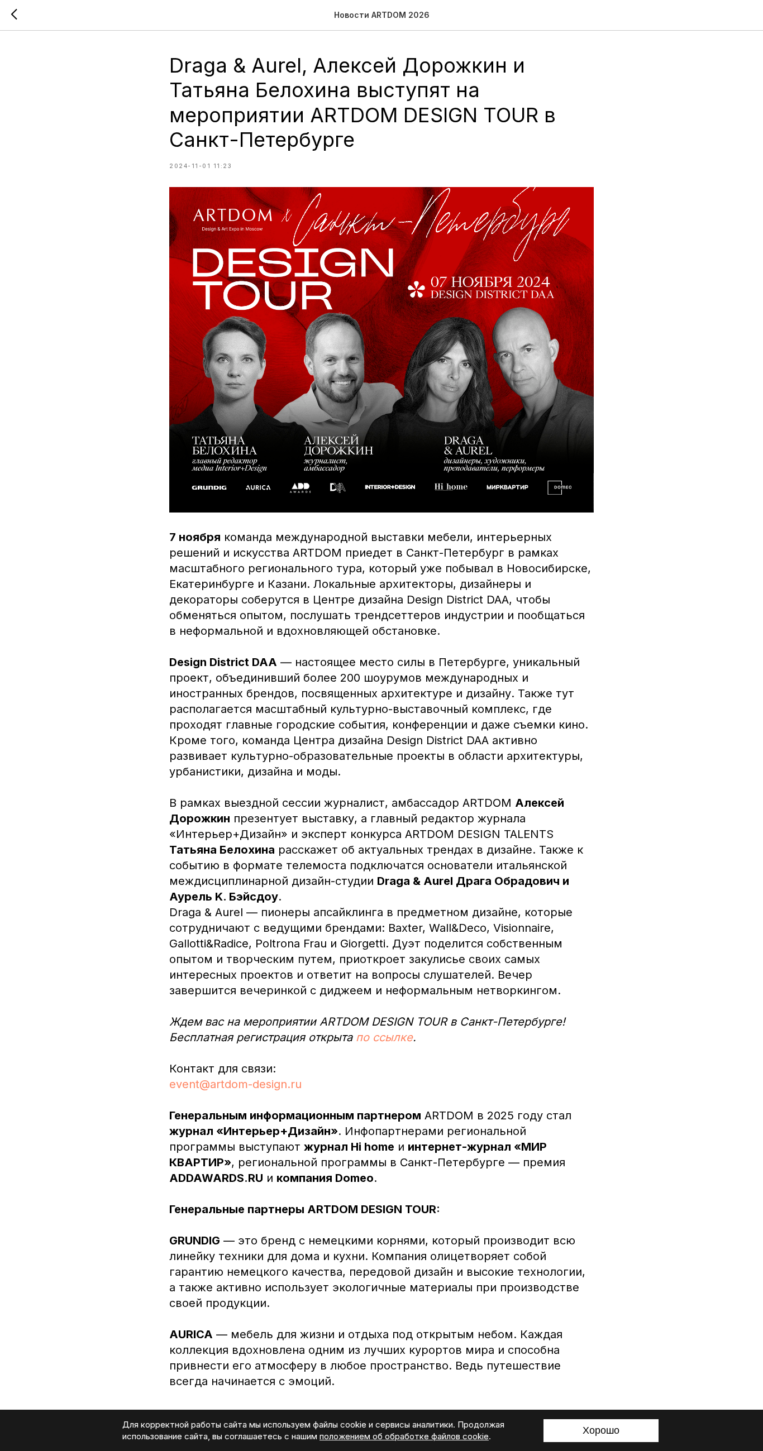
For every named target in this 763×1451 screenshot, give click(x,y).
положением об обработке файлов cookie (404, 1436)
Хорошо (601, 1430)
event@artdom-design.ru (235, 1084)
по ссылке (384, 1037)
